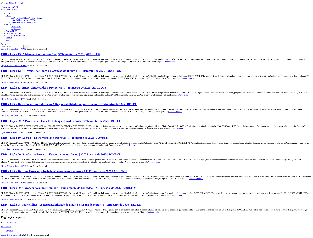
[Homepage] (12, 3)
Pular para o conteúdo (9, 9)
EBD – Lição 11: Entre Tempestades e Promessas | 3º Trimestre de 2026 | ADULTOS (53, 87)
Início (8, 13)
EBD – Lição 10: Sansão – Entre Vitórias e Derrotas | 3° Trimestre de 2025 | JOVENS (54, 137)
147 (7, 222)
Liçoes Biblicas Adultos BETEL (13, 99)
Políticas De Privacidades (15, 35)
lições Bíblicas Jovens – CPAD (13, 132)
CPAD (8, 16)
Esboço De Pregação (14, 33)
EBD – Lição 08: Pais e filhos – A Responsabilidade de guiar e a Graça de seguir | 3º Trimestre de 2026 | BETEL (71, 204)
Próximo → (14, 222)
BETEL (9, 24)
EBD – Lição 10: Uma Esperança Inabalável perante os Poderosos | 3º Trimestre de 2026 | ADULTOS (64, 171)
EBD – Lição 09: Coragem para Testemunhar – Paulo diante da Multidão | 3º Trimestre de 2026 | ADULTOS (68, 187)
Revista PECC (11, 31)
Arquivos (9, 231)
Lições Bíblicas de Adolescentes (23, 22)
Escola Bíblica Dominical (11, 235)
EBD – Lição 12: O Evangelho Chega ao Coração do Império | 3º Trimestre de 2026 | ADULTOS (61, 70)
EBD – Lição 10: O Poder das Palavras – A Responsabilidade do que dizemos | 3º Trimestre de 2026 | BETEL (69, 104)
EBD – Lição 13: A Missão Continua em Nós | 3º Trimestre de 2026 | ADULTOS (50, 54)
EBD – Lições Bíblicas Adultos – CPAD (26, 18)
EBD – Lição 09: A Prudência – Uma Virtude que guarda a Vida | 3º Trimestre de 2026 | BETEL (61, 121)
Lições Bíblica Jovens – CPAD (23, 20)
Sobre (8, 40)
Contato (9, 38)
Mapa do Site (6, 227)
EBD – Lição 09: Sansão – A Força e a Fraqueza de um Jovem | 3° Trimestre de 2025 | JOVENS (60, 154)
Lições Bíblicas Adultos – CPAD (14, 49)
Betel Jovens (16, 29)
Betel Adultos (16, 27)
